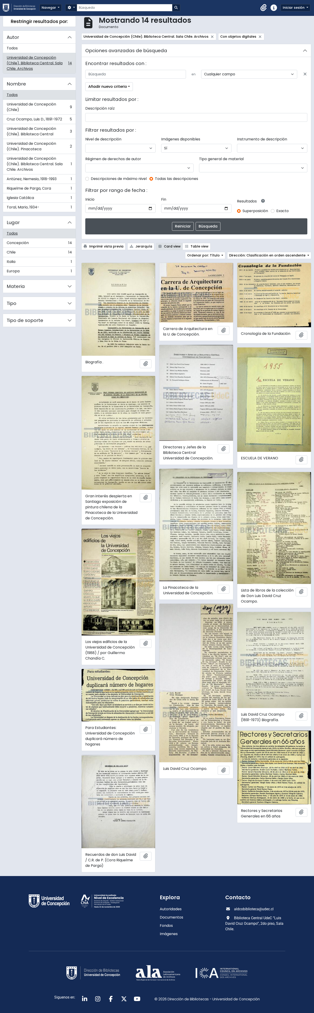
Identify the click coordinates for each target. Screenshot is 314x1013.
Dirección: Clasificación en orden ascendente (267, 255)
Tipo (11, 303)
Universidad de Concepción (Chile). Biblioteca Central (39, 131)
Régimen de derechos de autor (113, 159)
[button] (264, 8)
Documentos (171, 917)
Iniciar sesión (294, 7)
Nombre (16, 84)
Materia (16, 286)
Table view (199, 246)
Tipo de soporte (25, 320)
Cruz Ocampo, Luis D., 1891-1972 (39, 120)
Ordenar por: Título (204, 255)
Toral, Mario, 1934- (39, 208)
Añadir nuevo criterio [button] (107, 86)
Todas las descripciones (176, 178)
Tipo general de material (221, 159)
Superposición (255, 210)
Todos (12, 48)
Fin (163, 199)
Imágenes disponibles (180, 139)
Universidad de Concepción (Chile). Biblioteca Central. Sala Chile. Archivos (39, 63)
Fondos (166, 925)
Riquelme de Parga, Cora (39, 189)
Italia (39, 263)
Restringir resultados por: (39, 21)
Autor (13, 37)
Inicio (89, 199)
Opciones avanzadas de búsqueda (126, 50)
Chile (39, 253)
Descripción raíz (100, 108)
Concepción (39, 244)
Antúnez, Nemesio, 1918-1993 (39, 180)
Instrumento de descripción (262, 139)
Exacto (282, 210)
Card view (172, 246)
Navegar (49, 7)
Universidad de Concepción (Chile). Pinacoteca (39, 146)
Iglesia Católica (39, 199)
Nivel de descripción (103, 139)
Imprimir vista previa (105, 246)
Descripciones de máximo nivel (119, 178)
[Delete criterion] (305, 74)
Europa (39, 272)
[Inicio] (21, 8)
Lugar (13, 222)
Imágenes (169, 933)
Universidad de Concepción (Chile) (39, 107)
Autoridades (171, 909)
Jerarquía (143, 246)
